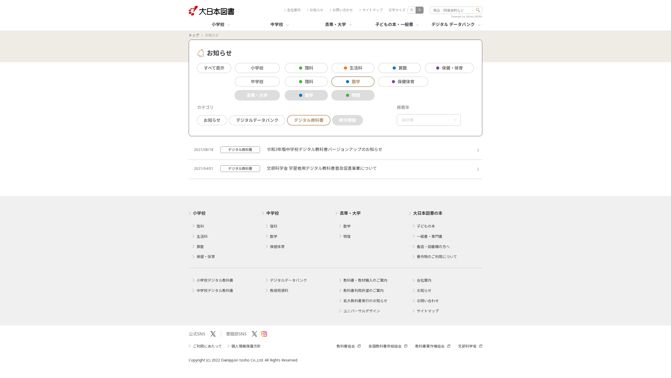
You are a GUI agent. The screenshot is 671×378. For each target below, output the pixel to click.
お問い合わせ (343, 10)
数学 (356, 82)
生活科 (356, 68)
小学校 (257, 68)
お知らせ (316, 10)
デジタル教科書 (308, 120)
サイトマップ (372, 10)
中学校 (257, 82)
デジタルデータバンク (257, 120)
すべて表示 (214, 68)
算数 (402, 68)
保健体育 (406, 82)
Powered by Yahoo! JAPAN (466, 16)
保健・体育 (452, 68)
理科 (309, 68)
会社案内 (294, 10)
